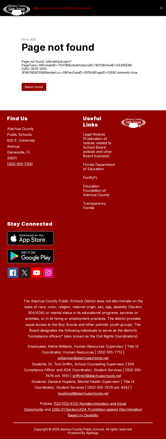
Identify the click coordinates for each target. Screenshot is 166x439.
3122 (65, 403)
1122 (56, 403)
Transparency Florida (94, 205)
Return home (34, 87)
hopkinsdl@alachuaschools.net (83, 393)
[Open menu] (161, 8)
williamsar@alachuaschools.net (83, 358)
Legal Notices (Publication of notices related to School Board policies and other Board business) (97, 145)
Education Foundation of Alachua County (96, 190)
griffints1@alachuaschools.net (96, 376)
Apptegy (92, 433)
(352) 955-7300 (20, 164)
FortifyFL (90, 177)
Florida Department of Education (99, 166)
